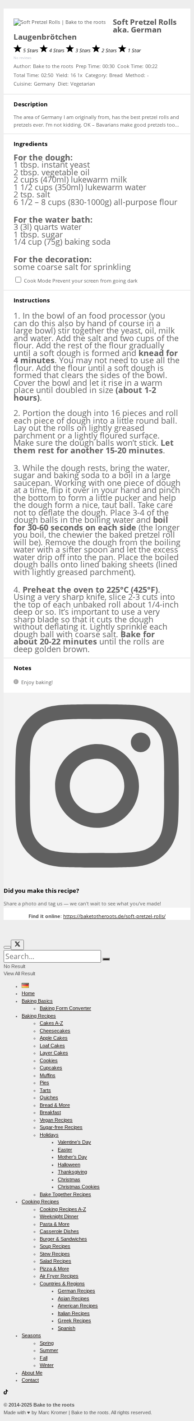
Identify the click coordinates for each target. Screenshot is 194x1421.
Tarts (45, 1090)
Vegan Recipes (56, 1120)
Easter (65, 1149)
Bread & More (55, 1105)
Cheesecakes (55, 1030)
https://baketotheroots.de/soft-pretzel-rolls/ (114, 916)
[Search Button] (106, 959)
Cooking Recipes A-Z (63, 1209)
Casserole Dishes (59, 1231)
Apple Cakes (54, 1038)
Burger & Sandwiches (63, 1239)
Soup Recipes (55, 1246)
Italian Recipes (74, 1313)
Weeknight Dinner (59, 1216)
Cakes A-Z (51, 1023)
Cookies (49, 1060)
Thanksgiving (72, 1171)
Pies (44, 1082)
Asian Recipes (73, 1298)
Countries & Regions (62, 1283)
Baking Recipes (39, 1016)
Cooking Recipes (40, 1201)
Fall (43, 1358)
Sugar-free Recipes (61, 1127)
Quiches (49, 1097)
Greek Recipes (74, 1320)
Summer (49, 1350)
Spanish (66, 1328)
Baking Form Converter (65, 1008)
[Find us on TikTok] (6, 1392)
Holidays (49, 1135)
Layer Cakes (54, 1052)
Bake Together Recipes (65, 1194)
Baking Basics (37, 1001)
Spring (47, 1343)
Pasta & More (54, 1224)
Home (28, 993)
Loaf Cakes (52, 1045)
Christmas (69, 1179)
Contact (30, 1380)
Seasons (31, 1335)
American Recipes (78, 1305)
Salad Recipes (55, 1261)
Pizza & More (54, 1268)
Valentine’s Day (74, 1142)
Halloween (69, 1164)
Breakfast (50, 1112)
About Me (32, 1372)
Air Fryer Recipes (59, 1276)
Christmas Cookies (79, 1186)
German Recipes (76, 1290)
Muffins (47, 1075)
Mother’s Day (72, 1157)
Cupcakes (51, 1067)
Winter (47, 1365)
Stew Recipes (55, 1254)
